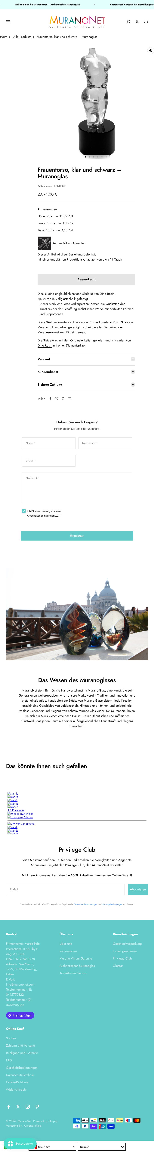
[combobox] (52, 1147)
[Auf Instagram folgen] (27, 1106)
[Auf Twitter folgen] (18, 1106)
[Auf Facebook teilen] (50, 399)
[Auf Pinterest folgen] (37, 1106)
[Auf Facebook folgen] (8, 1106)
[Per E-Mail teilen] (69, 399)
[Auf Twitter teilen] (57, 399)
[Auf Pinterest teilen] (63, 399)
